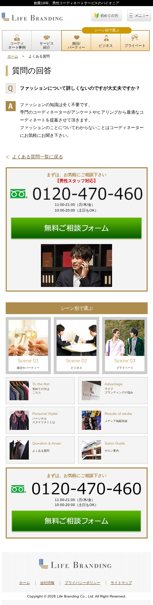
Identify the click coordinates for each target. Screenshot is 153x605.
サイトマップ (121, 583)
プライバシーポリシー (82, 583)
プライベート (135, 46)
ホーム (12, 56)
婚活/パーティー (76, 45)
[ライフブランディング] (32, 19)
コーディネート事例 (17, 45)
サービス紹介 (46, 45)
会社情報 (47, 583)
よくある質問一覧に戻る (37, 156)
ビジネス (106, 46)
